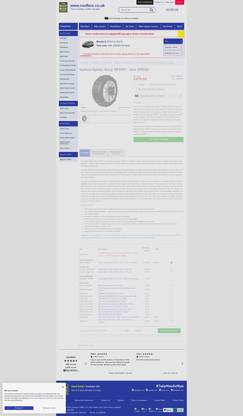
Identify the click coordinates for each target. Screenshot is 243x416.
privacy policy (34, 398)
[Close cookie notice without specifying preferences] (63, 387)
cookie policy (49, 398)
